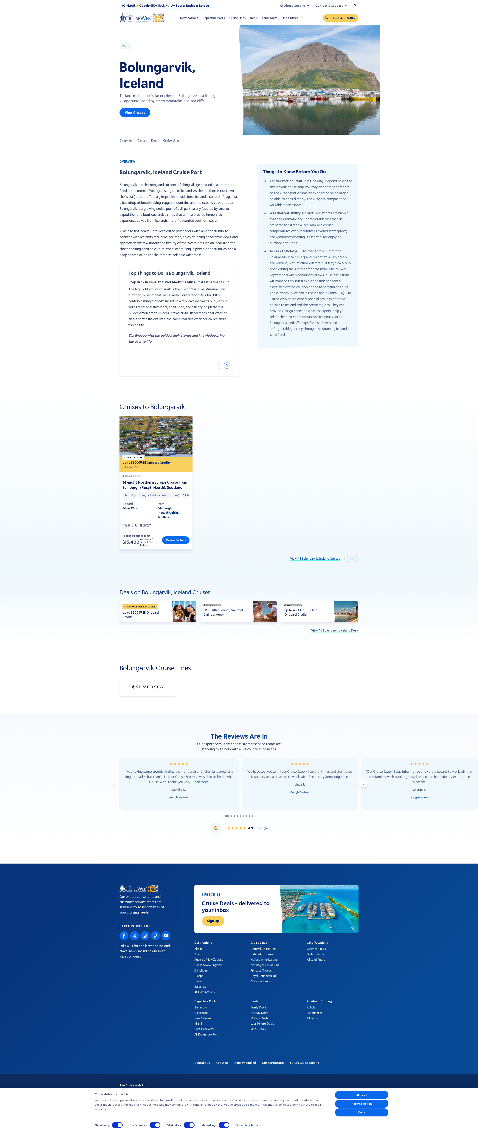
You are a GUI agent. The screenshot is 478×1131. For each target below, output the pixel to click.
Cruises (142, 140)
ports (125, 46)
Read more (201, 781)
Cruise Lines (171, 140)
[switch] (155, 1125)
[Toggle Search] (355, 5)
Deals (155, 140)
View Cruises (135, 112)
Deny (361, 1112)
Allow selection (362, 1104)
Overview (126, 140)
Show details (244, 1125)
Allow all (361, 1095)
